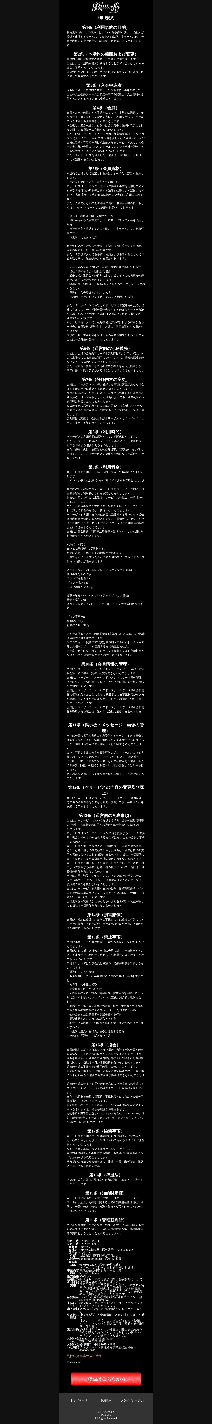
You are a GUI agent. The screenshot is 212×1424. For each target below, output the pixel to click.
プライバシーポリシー (133, 1402)
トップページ (78, 1400)
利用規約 (106, 1400)
